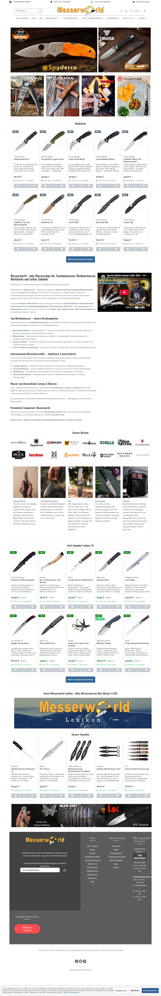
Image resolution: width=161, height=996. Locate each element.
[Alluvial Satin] (109, 561)
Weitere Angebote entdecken (80, 680)
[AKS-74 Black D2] (52, 625)
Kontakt (92, 853)
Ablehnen (135, 991)
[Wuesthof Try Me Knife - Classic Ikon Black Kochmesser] (134, 95)
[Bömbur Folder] (109, 625)
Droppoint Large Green (52, 159)
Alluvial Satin (103, 580)
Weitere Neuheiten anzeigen (80, 259)
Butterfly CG (47, 222)
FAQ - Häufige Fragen (92, 848)
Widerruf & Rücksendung (92, 865)
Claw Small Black (77, 159)
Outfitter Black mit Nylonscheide (132, 160)
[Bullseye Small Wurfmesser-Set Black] (80, 750)
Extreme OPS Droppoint (22, 580)
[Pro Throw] (52, 750)
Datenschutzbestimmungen (45, 863)
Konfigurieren (121, 991)
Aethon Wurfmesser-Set (108, 769)
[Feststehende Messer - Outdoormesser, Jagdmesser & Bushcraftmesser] (53, 482)
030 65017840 (140, 857)
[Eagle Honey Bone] (24, 625)
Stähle (116, 850)
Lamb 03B (128, 222)
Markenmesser (86, 290)
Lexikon (116, 867)
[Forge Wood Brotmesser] (137, 625)
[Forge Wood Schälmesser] (80, 561)
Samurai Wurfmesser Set (137, 769)
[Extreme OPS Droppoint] (24, 561)
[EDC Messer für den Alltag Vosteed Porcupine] (80, 482)
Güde (97, 515)
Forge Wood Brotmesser (137, 643)
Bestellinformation (92, 857)
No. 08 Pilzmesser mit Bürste (50, 581)
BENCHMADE (18, 518)
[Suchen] (40, 10)
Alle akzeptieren (150, 991)
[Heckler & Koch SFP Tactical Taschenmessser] (128, 815)
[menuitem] (28, 10)
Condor (60, 512)
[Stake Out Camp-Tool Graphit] (80, 625)
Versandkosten (75, 950)
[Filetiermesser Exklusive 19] (24, 750)
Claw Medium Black (105, 159)
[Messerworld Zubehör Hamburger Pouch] (135, 482)
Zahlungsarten (92, 871)
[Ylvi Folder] (137, 561)
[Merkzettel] (121, 10)
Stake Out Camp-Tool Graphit (78, 644)
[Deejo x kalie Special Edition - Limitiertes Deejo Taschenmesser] (27, 95)
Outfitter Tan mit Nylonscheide (22, 223)
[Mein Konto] (126, 10)
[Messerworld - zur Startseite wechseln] (80, 10)
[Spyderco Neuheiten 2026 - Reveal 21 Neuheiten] (54, 50)
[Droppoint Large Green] (53, 141)
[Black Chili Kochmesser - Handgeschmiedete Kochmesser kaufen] (81, 815)
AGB (92, 882)
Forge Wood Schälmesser (80, 580)
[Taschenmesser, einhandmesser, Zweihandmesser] (25, 482)
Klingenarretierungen (117, 857)
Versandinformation (93, 860)
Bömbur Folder (104, 643)
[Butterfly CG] (53, 204)
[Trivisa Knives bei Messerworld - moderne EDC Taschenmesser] (124, 50)
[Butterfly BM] (108, 204)
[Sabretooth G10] (26, 141)
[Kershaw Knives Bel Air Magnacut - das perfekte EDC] (98, 95)
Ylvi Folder (130, 580)
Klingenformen (116, 853)
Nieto (58, 515)
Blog (116, 864)
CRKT (32, 518)
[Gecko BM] (81, 204)
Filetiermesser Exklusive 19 (23, 770)
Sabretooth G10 (21, 159)
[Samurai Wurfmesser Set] (137, 750)
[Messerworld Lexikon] (83, 713)
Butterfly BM (102, 222)
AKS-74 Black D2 (47, 643)
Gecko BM (73, 222)
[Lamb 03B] (136, 204)
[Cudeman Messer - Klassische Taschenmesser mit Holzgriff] (62, 95)
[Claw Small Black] (81, 141)
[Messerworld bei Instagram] (84, 961)
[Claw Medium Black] (108, 141)
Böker (107, 521)
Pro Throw (45, 769)
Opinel (113, 515)
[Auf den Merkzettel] (34, 186)
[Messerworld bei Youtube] (80, 961)
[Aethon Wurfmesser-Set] (109, 750)
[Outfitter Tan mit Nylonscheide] (26, 204)
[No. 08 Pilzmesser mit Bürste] (52, 561)
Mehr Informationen (71, 992)
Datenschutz (92, 875)
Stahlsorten (116, 846)
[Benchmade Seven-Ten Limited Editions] (34, 815)
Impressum (92, 878)
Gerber (27, 518)
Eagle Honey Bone (20, 643)
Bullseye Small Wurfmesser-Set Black (79, 770)
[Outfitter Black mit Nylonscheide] (136, 141)
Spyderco (17, 521)
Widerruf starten (27, 929)
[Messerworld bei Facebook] (76, 961)
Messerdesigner (116, 860)
